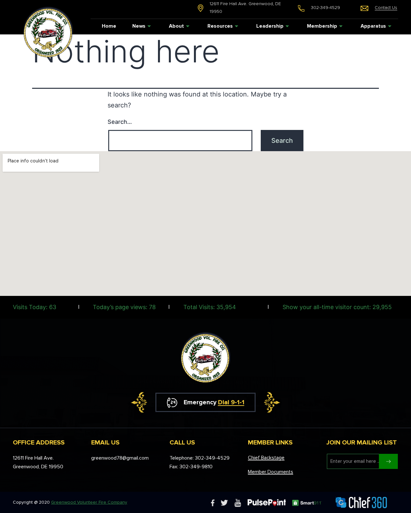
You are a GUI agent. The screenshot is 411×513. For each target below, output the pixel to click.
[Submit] (388, 461)
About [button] (176, 26)
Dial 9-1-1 (231, 402)
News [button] (138, 26)
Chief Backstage (266, 457)
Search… (120, 121)
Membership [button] (322, 26)
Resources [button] (220, 26)
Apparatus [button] (373, 26)
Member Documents (270, 471)
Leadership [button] (270, 26)
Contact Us (386, 7)
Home (109, 26)
